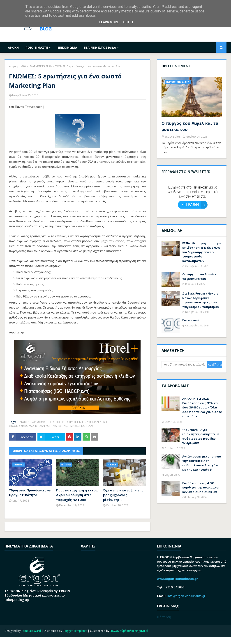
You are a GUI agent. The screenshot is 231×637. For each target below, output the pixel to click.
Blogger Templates (75, 631)
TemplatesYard (31, 631)
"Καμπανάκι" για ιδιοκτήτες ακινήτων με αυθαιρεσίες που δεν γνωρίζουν (200, 436)
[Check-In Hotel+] (77, 413)
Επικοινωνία (191, 320)
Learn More (109, 22)
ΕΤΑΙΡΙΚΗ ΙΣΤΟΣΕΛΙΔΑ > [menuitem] (101, 47)
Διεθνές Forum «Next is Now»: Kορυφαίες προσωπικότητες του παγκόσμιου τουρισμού (200, 300)
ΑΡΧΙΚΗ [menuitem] (13, 47)
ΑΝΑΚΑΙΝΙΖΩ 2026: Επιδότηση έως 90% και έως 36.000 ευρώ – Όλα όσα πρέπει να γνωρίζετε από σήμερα (202, 407)
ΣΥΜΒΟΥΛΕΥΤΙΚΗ (96, 422)
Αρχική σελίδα (18, 66)
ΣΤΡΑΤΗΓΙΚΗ (75, 422)
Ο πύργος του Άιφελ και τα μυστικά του (190, 126)
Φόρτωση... (165, 617)
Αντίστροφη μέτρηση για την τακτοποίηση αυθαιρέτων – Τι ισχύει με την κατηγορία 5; (201, 463)
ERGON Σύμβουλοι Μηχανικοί (129, 631)
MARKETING (60, 426)
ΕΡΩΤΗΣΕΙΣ (57, 422)
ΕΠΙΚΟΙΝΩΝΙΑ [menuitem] (67, 47)
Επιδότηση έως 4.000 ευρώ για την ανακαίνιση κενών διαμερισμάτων (201, 487)
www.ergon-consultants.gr (177, 578)
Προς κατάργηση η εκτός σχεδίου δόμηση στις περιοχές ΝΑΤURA (76, 495)
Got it (128, 22)
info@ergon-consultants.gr (186, 596)
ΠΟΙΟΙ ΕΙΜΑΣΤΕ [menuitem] (36, 47)
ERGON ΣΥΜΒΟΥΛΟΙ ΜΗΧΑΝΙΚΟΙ (29, 426)
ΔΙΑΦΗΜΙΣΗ (40, 422)
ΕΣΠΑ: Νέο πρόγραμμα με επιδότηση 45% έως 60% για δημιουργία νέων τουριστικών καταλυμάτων (201, 252)
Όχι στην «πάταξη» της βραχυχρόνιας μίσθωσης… (123, 495)
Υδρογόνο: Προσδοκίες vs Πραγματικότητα (30, 492)
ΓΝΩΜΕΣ (23, 422)
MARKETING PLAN (41, 66)
